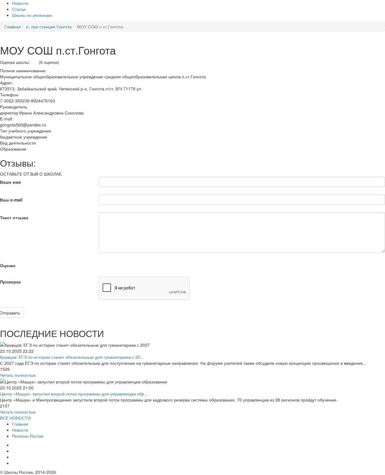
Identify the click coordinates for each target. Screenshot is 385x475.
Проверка (10, 282)
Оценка (7, 265)
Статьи (19, 9)
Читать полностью (18, 375)
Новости (20, 3)
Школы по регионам (32, 15)
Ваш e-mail (11, 200)
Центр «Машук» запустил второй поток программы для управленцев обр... (74, 394)
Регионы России (28, 436)
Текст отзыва (14, 217)
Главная (20, 424)
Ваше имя (10, 182)
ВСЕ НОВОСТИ (15, 418)
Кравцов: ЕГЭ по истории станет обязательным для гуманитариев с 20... (72, 357)
